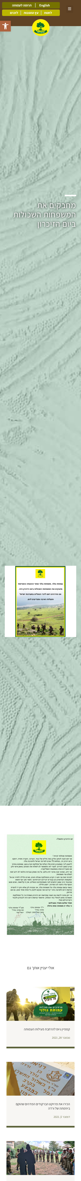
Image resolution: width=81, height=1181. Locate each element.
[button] (5, 26)
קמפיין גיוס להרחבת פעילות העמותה (47, 1029)
